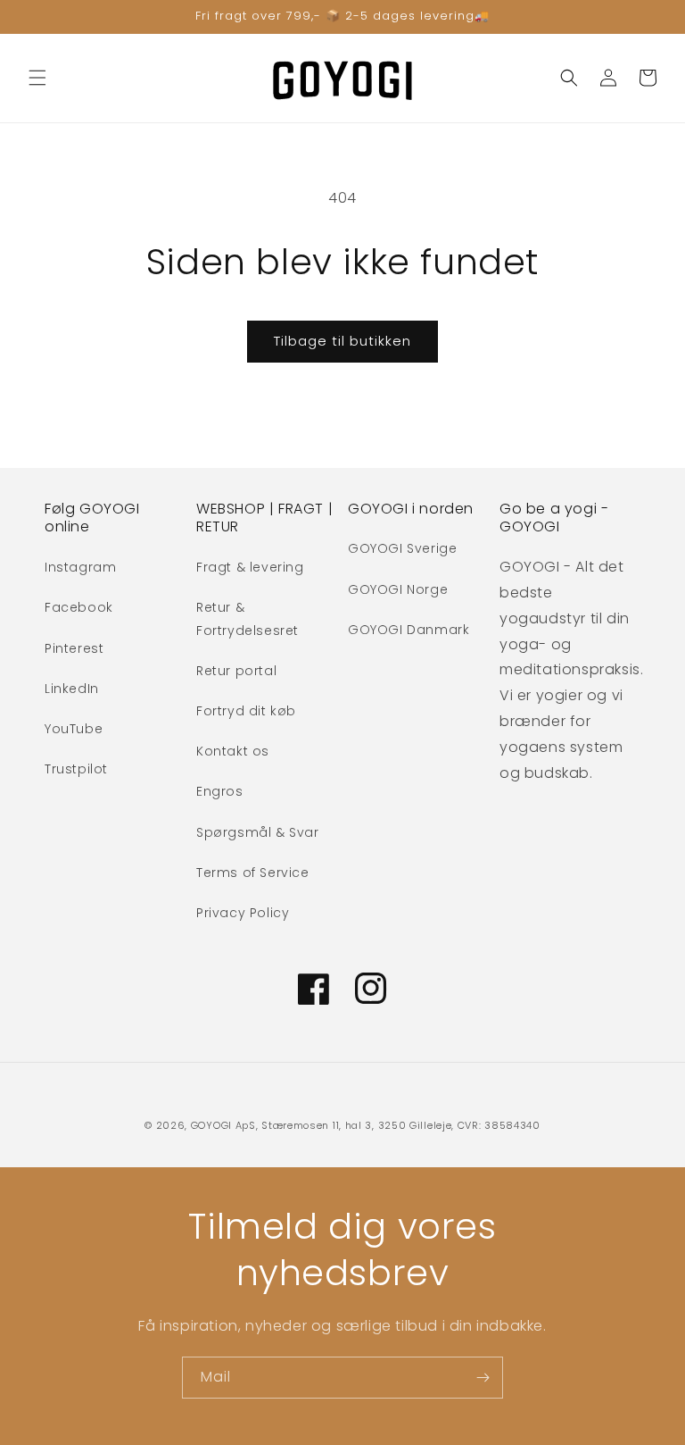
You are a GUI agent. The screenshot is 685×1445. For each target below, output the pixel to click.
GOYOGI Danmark (408, 630)
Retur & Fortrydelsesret (247, 618)
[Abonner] (482, 1378)
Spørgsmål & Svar (257, 832)
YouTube (74, 729)
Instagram (80, 567)
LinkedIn (72, 688)
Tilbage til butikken (342, 340)
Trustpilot (76, 769)
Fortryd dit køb (246, 711)
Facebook (79, 607)
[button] (37, 77)
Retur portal (236, 671)
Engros (219, 791)
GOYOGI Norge (398, 589)
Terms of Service (252, 872)
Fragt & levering (250, 567)
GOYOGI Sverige (402, 548)
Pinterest (74, 648)
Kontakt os (232, 751)
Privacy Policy (242, 913)
